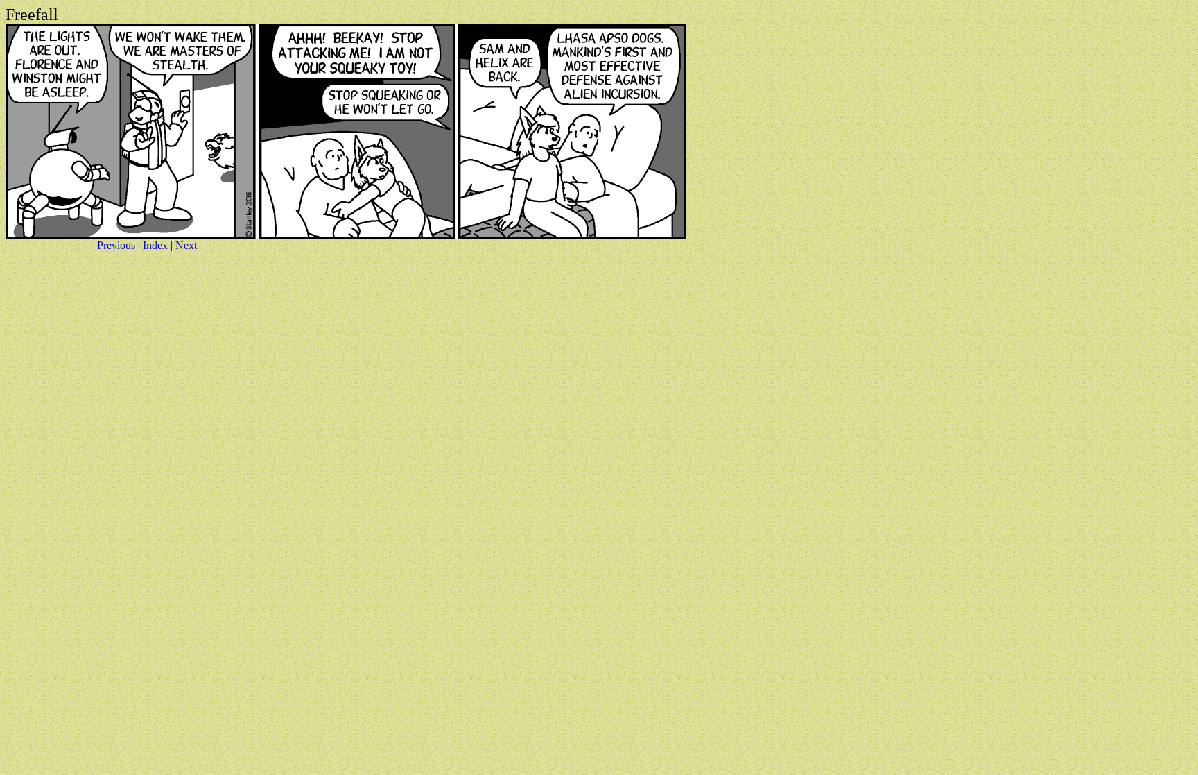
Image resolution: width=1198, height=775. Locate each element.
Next (186, 245)
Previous (116, 245)
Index (155, 245)
